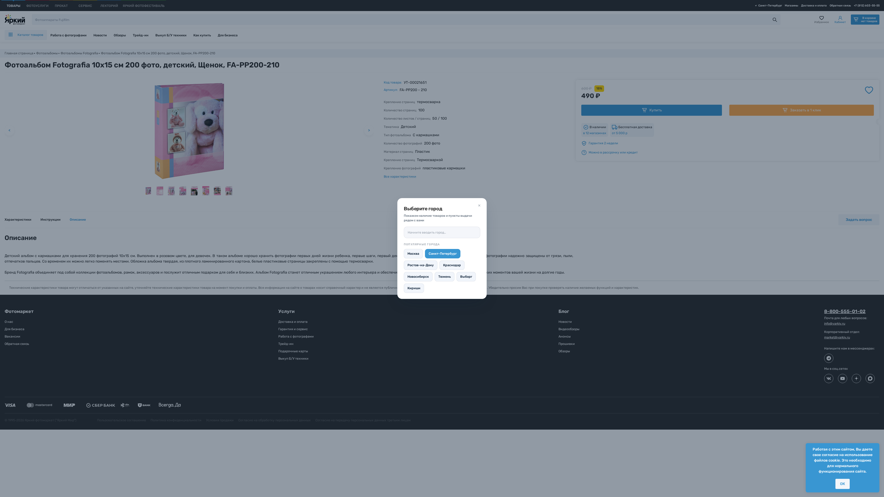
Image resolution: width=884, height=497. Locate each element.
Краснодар (452, 265)
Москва (413, 254)
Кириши (413, 288)
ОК (842, 484)
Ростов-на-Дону (420, 265)
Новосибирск (418, 277)
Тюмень (444, 277)
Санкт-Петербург (443, 254)
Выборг (466, 277)
